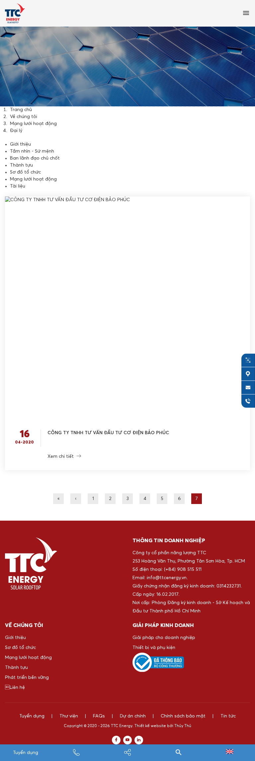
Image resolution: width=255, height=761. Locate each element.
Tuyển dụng (25, 752)
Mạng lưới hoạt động (33, 179)
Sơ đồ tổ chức (25, 172)
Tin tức (228, 716)
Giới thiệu (20, 144)
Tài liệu (17, 186)
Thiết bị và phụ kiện (153, 647)
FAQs (99, 716)
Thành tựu (21, 165)
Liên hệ (15, 687)
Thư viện (68, 716)
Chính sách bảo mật (183, 716)
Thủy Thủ (182, 726)
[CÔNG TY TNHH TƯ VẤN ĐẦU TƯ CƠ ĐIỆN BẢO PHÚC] (127, 308)
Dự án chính (133, 716)
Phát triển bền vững (27, 677)
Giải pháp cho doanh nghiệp (163, 637)
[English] (229, 753)
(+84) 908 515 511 (183, 569)
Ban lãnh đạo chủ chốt (35, 158)
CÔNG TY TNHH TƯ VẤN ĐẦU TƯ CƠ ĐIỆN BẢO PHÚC (108, 433)
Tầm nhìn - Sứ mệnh (32, 151)
